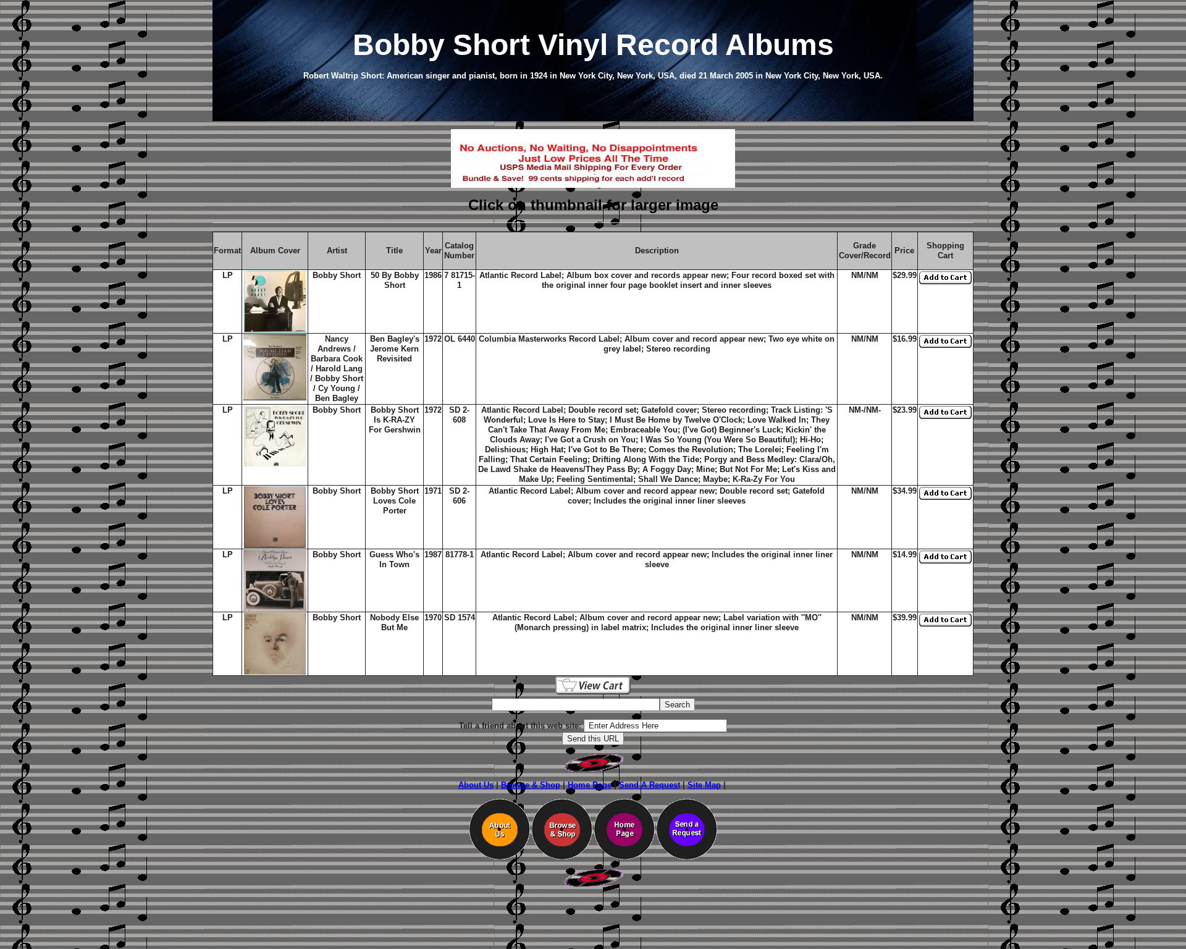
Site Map (704, 785)
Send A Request (649, 785)
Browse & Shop (530, 785)
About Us (476, 785)
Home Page (590, 785)
